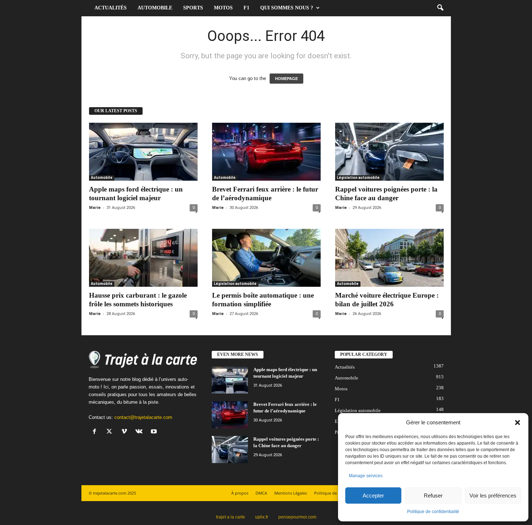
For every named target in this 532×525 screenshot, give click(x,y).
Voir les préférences (492, 495)
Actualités (110, 7)
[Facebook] (96, 432)
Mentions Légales (290, 493)
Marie (95, 207)
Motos (223, 7)
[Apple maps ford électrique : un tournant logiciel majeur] (143, 152)
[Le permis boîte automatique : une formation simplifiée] (266, 258)
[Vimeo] (125, 432)
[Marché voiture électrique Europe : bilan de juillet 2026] (389, 258)
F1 (246, 7)
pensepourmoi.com (297, 517)
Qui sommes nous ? (286, 7)
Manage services (366, 475)
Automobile (155, 7)
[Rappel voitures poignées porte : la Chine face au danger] (389, 152)
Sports (193, 7)
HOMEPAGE (286, 78)
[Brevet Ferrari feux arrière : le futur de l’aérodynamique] (266, 152)
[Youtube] (154, 432)
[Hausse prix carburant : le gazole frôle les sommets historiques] (143, 258)
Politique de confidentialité (433, 511)
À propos (239, 493)
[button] (517, 422)
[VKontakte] (140, 432)
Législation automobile (358, 178)
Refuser (433, 495)
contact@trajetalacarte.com (143, 417)
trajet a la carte (230, 517)
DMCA (261, 493)
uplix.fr (261, 517)
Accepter (373, 495)
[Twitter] (111, 432)
